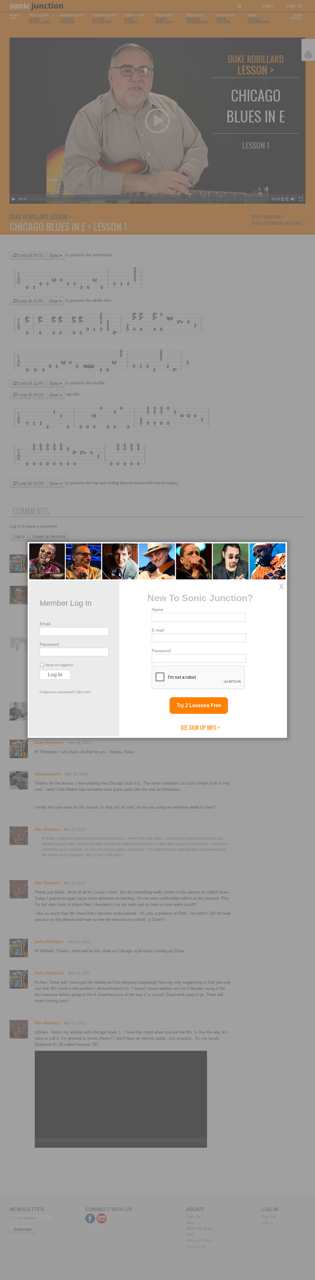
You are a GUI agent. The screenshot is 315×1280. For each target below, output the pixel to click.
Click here (83, 692)
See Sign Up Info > (200, 727)
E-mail (158, 630)
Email (45, 623)
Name (157, 609)
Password (49, 644)
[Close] (281, 586)
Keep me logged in (59, 665)
